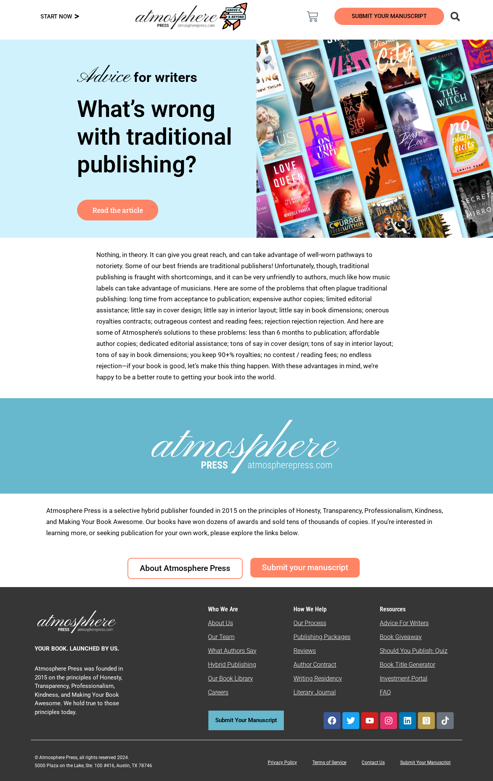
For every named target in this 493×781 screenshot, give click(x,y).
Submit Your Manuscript (425, 762)
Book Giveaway (401, 637)
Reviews (304, 650)
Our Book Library (230, 678)
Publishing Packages (321, 637)
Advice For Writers (404, 623)
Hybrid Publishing (232, 664)
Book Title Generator (407, 664)
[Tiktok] (445, 720)
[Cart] (312, 16)
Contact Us (373, 762)
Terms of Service (329, 762)
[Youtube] (369, 720)
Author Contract (314, 664)
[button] (455, 16)
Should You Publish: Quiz (414, 650)
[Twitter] (350, 720)
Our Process (309, 623)
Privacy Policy (282, 762)
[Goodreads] (426, 720)
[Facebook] (332, 720)
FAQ (385, 692)
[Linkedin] (407, 720)
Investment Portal (404, 678)
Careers (218, 692)
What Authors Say (232, 650)
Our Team (221, 637)
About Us (220, 623)
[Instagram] (388, 720)
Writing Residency (317, 678)
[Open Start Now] (77, 16)
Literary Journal (314, 692)
